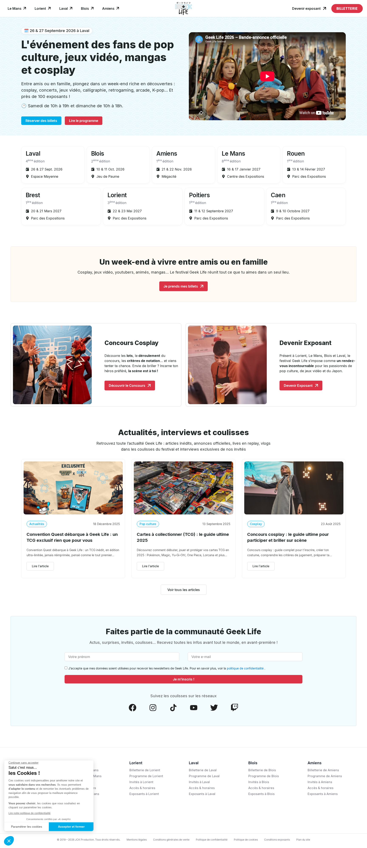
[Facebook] (132, 707)
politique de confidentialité (245, 668)
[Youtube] (193, 707)
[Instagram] (153, 707)
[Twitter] (214, 707)
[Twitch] (234, 707)
